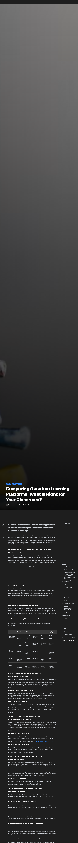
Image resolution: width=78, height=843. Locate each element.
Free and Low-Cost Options (69, 606)
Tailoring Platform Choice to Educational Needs (67, 592)
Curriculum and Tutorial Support (68, 589)
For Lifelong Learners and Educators (69, 601)
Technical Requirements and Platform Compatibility (67, 615)
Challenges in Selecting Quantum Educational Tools (69, 575)
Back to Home (7, 2)
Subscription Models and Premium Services (69, 609)
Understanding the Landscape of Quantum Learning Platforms (68, 567)
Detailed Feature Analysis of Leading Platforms (67, 581)
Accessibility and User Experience (68, 584)
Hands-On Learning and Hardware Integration (68, 586)
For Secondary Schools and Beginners (69, 595)
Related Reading (67, 642)
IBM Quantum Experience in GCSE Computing (69, 629)
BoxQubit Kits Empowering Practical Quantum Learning (69, 632)
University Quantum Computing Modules (68, 635)
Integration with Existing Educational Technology (69, 620)
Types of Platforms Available (69, 572)
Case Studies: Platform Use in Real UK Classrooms (68, 626)
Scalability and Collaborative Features (69, 623)
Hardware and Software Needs (68, 617)
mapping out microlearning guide (19, 615)
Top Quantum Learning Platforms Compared (68, 578)
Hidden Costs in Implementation (67, 612)
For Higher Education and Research (69, 598)
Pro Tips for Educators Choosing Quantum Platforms (68, 638)
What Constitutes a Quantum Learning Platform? (70, 570)
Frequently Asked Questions (68, 640)
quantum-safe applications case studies (44, 741)
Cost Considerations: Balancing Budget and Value (68, 604)
